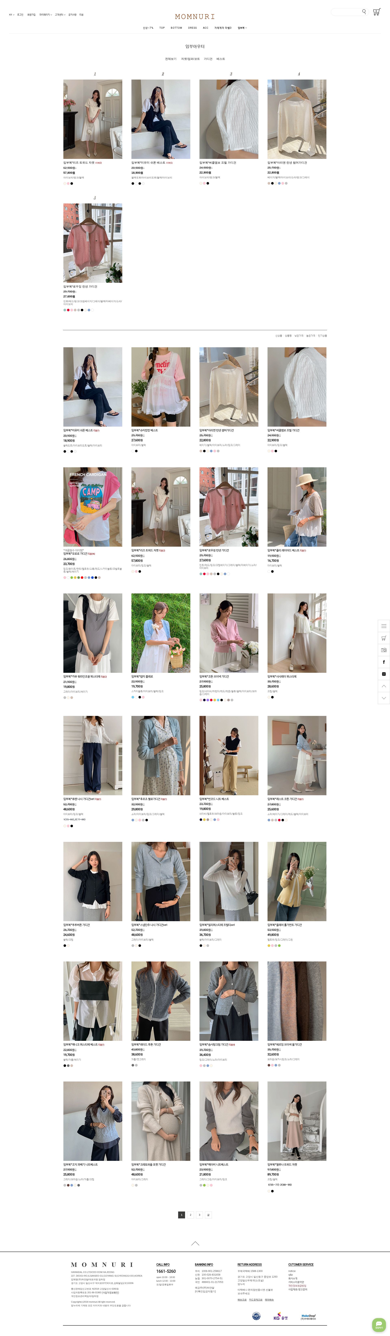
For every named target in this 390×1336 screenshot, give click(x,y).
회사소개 (292, 1278)
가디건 (208, 58)
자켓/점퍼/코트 (190, 58)
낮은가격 (299, 335)
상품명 (288, 335)
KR (10, 14)
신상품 (278, 335)
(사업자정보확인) (110, 1292)
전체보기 (171, 58)
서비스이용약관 (296, 1282)
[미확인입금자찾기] (205, 1291)
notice (292, 1271)
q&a (290, 1274)
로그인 (20, 14)
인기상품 (322, 335)
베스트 (221, 58)
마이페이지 (45, 14)
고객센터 (59, 14)
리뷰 (81, 14)
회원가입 (31, 14)
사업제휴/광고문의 (297, 1289)
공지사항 (72, 14)
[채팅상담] (379, 1325)
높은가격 (310, 335)
